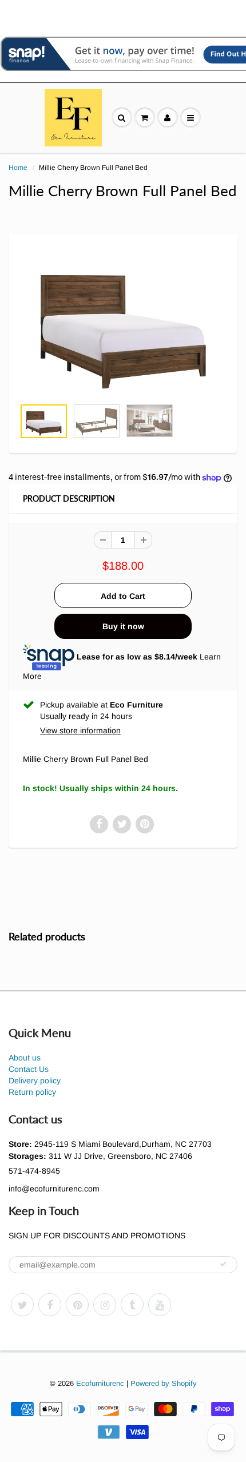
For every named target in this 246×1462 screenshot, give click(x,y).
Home (18, 168)
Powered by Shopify (163, 1383)
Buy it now (123, 626)
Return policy (32, 1091)
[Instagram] (104, 1304)
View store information (80, 730)
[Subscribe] (223, 1264)
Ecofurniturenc (100, 1383)
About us (25, 1057)
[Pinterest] (77, 1304)
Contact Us (29, 1069)
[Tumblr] (132, 1304)
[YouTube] (159, 1304)
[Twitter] (22, 1304)
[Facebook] (49, 1304)
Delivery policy (35, 1080)
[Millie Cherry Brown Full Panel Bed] (123, 321)
